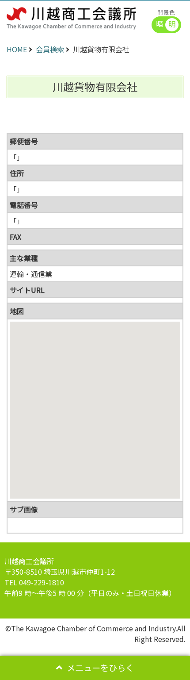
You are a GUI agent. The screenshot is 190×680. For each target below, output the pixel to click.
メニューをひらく (100, 667)
